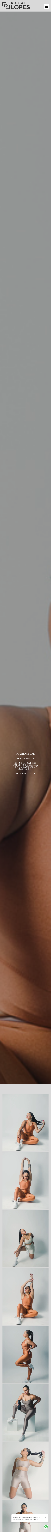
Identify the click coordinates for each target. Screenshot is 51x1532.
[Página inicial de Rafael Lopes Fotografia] (16, 6)
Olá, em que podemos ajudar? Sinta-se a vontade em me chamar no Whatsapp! (26, 1518)
